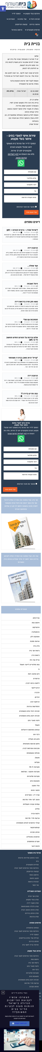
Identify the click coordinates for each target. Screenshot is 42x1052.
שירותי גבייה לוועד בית (30, 945)
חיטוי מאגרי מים (33, 966)
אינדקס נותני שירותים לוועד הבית (26, 868)
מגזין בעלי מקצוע (32, 899)
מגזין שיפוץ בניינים (32, 913)
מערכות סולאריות (32, 973)
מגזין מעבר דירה (33, 903)
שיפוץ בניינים (34, 941)
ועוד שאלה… (32, 266)
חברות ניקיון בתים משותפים (28, 980)
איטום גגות (35, 959)
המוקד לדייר (34, 934)
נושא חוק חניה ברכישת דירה (26, 301)
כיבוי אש (35, 969)
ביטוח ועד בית (33, 963)
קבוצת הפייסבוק (33, 871)
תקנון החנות (34, 878)
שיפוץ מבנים (34, 986)
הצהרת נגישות (33, 882)
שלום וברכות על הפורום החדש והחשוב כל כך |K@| (22, 338)
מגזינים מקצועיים (32, 865)
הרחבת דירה (33, 248)
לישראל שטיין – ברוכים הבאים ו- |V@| (22, 230)
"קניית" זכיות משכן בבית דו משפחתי (23, 358)
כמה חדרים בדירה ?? (29, 393)
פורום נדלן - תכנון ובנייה (25, 50)
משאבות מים (34, 976)
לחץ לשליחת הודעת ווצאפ (17, 433)
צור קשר (35, 885)
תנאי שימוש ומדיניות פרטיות (28, 858)
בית (37, 861)
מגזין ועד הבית (33, 896)
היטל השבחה (32, 284)
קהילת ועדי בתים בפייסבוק (29, 938)
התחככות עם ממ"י (30, 319)
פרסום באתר (34, 875)
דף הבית (37, 50)
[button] (3, 9)
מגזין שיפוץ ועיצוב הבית (30, 910)
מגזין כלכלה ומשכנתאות (30, 906)
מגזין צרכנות (34, 917)
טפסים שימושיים (32, 928)
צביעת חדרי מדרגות (31, 983)
